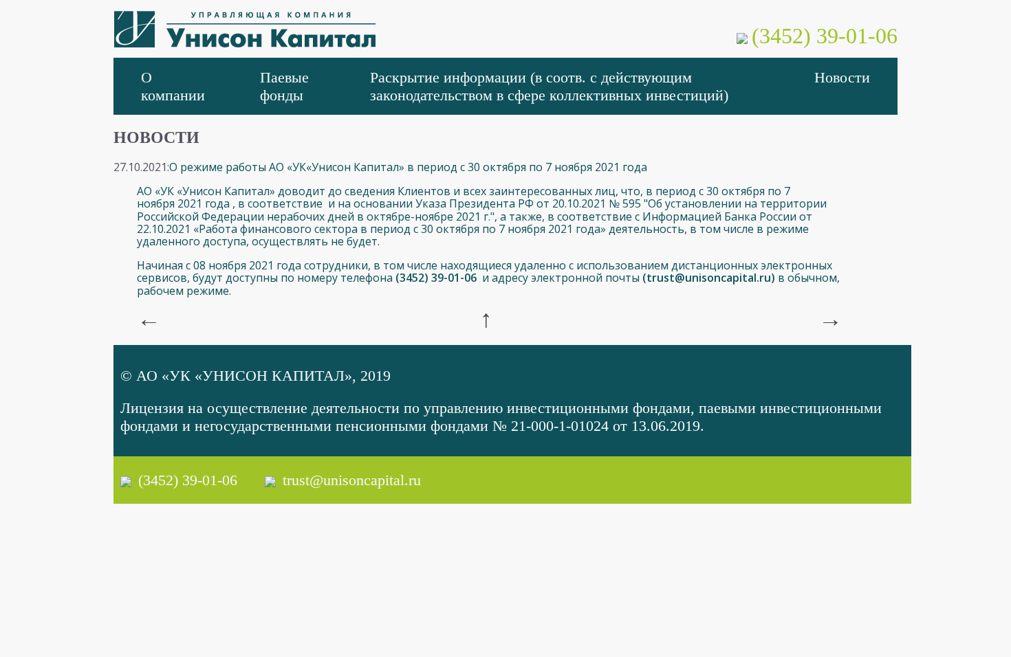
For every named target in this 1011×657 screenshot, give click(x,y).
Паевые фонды (284, 86)
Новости (842, 77)
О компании (173, 86)
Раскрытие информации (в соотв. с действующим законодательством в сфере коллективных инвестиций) (549, 86)
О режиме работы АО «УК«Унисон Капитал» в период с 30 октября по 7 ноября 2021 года (408, 167)
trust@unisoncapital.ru (708, 277)
